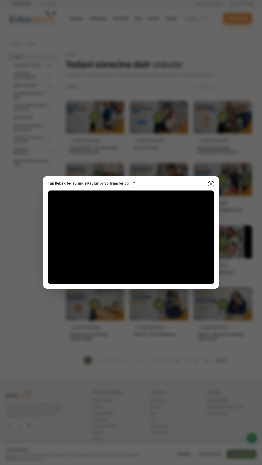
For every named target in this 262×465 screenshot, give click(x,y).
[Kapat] (211, 184)
